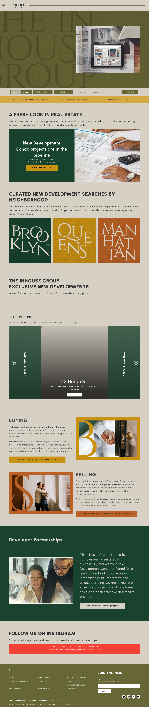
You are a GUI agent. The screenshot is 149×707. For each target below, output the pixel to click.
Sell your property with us (73, 100)
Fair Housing (43, 688)
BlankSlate (41, 704)
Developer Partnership (77, 677)
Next (136, 362)
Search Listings (45, 677)
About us (13, 677)
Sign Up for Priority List (42, 168)
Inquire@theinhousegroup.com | (28, 700)
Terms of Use (43, 681)
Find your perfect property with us (29, 100)
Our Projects (15, 688)
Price (62, 92)
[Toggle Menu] (4, 5)
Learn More (74, 394)
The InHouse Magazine (18, 681)
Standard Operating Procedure (76, 686)
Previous (13, 362)
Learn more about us (118, 100)
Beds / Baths (42, 92)
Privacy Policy (73, 681)
